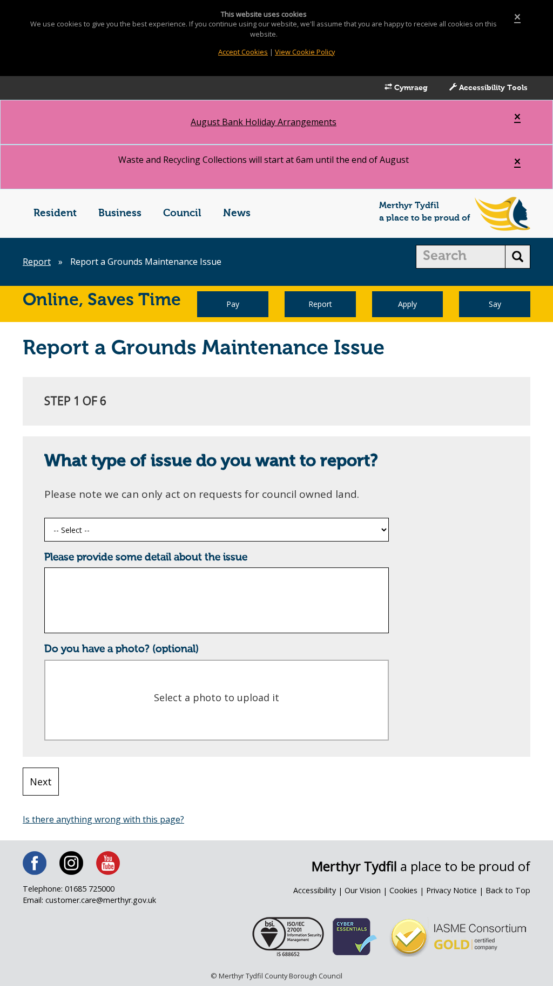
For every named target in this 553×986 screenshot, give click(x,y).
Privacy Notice (451, 890)
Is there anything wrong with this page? (103, 819)
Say (495, 304)
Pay (232, 304)
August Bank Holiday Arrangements (263, 122)
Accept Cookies (243, 52)
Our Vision (363, 890)
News (237, 213)
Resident (55, 213)
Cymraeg (410, 88)
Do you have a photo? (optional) (121, 649)
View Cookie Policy (305, 52)
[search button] (517, 257)
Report (37, 262)
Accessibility (314, 890)
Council (182, 213)
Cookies (403, 890)
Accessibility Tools (492, 88)
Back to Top (507, 890)
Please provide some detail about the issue (145, 557)
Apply (407, 304)
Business (119, 213)
